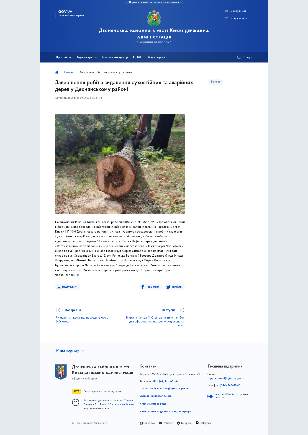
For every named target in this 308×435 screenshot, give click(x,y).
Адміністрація (86, 57)
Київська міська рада (153, 403)
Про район (63, 57)
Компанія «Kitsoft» (224, 394)
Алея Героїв (156, 57)
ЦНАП (137, 57)
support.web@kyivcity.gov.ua (226, 378)
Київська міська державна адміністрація (165, 411)
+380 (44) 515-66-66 (165, 381)
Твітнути (177, 287)
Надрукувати (69, 287)
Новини (68, 72)
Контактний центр (115, 57)
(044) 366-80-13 (230, 385)
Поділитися (152, 287)
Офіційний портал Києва (155, 396)
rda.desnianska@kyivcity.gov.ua (169, 388)
